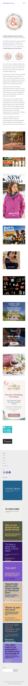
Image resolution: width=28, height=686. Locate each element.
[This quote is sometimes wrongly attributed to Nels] (12, 632)
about (4, 455)
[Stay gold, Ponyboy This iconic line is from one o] (12, 571)
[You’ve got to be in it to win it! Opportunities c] (12, 592)
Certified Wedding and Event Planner (13, 36)
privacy (4, 463)
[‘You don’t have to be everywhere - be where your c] (12, 653)
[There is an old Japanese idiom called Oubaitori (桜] (12, 612)
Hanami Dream (8, 37)
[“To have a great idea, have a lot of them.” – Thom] (12, 551)
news (23, 37)
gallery (4, 457)
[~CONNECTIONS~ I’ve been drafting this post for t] (12, 490)
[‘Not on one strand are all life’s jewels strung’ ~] (12, 531)
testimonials (5, 465)
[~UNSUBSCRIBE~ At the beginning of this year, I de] (12, 510)
